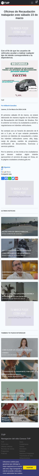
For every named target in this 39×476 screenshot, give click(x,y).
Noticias (22, 451)
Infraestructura (25, 458)
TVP (2, 442)
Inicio (21, 442)
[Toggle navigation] (32, 3)
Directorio (23, 449)
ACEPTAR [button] (30, 467)
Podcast (4, 453)
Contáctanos (24, 444)
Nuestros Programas (27, 453)
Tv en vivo (4, 444)
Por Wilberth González (9, 105)
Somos (22, 446)
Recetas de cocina (7, 449)
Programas (5, 451)
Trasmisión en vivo (26, 456)
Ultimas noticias (6, 446)
